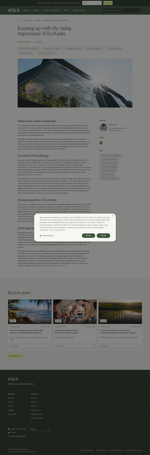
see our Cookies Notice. (57, 230)
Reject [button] (88, 235)
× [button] (112, 216)
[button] (46, 235)
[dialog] (75, 227)
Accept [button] (103, 235)
